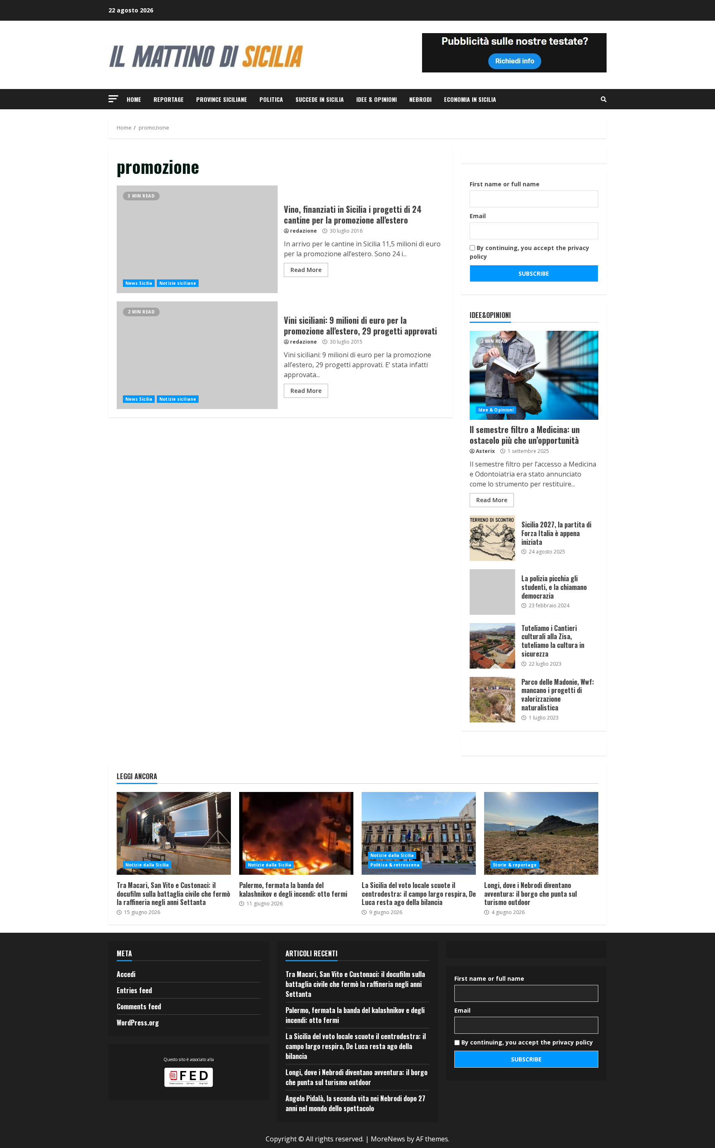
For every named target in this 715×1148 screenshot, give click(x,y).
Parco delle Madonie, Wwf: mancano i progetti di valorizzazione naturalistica (492, 699)
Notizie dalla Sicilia (147, 865)
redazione (303, 230)
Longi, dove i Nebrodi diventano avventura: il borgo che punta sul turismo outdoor (541, 833)
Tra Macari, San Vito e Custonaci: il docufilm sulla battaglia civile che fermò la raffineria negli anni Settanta (174, 833)
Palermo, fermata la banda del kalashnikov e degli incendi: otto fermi (296, 833)
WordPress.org (138, 1023)
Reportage (169, 99)
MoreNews (388, 1138)
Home (134, 99)
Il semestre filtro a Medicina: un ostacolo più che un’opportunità (534, 375)
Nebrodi (420, 99)
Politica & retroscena (395, 865)
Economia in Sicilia (470, 99)
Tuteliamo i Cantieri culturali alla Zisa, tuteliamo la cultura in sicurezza (492, 646)
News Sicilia (138, 283)
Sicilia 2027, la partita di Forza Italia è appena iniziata (492, 538)
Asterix (485, 451)
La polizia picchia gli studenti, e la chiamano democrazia (492, 592)
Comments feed (139, 1006)
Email (478, 216)
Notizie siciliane (177, 283)
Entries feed (134, 990)
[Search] (604, 99)
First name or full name (505, 184)
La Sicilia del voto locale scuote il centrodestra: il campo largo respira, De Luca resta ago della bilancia (419, 833)
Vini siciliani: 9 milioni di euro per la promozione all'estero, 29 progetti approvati (197, 355)
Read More (306, 270)
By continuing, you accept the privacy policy (529, 252)
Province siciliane (221, 99)
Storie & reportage (515, 865)
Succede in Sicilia (319, 99)
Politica (271, 99)
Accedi (126, 974)
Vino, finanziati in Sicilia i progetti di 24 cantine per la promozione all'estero (197, 239)
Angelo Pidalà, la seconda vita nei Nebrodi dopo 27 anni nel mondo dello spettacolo (355, 1103)
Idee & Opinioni (376, 99)
